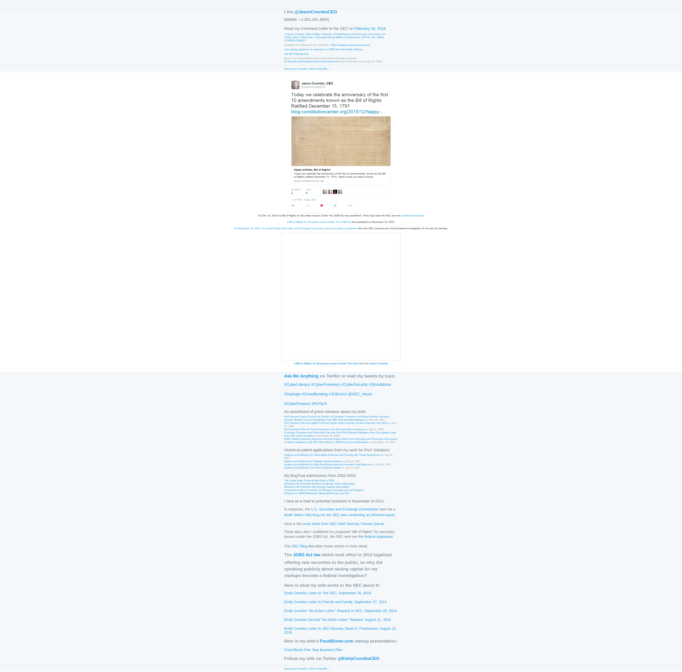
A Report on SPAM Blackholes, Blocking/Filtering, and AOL (317, 493)
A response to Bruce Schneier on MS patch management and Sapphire (324, 490)
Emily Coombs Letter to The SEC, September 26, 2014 (327, 593)
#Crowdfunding (315, 394)
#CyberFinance (297, 403)
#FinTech (319, 403)
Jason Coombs (379, 363)
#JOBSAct (338, 394)
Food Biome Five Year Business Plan (313, 650)
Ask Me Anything (301, 376)
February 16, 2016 (370, 28)
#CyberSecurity (354, 384)
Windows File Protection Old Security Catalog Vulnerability (316, 486)
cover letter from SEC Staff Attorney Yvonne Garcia (343, 524)
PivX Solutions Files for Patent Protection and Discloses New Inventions (324, 429)
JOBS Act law (307, 554)
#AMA (339, 37)
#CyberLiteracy (297, 384)
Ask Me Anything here (296, 53)
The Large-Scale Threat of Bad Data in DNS (309, 480)
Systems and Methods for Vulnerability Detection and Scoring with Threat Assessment (332, 454)
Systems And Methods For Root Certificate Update (312, 467)
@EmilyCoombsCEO (358, 658)
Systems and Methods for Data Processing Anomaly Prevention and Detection (328, 464)
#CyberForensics (325, 384)
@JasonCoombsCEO (315, 11)
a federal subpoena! (412, 215)
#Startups (292, 394)
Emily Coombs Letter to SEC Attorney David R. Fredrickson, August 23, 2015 (340, 630)
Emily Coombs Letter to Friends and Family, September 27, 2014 (335, 602)
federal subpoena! (379, 536)
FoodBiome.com (336, 641)
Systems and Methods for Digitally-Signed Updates (312, 461)
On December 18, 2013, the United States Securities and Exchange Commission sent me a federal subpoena (295, 228)
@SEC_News (360, 394)
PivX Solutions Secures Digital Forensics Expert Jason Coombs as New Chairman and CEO (335, 422)
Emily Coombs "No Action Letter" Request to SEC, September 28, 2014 (340, 611)
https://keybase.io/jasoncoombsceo (350, 44)
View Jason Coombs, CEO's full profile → (307, 68)
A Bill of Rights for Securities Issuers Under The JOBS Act (319, 222)
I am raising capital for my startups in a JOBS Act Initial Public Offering (323, 49)
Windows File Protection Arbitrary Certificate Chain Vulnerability (319, 483)
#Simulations (380, 384)
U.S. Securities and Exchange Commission (344, 509)
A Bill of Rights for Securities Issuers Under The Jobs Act (328, 363)
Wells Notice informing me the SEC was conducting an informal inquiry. (340, 515)
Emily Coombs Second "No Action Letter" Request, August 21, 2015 (337, 620)
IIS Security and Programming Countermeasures (311, 61)
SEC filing (299, 546)
